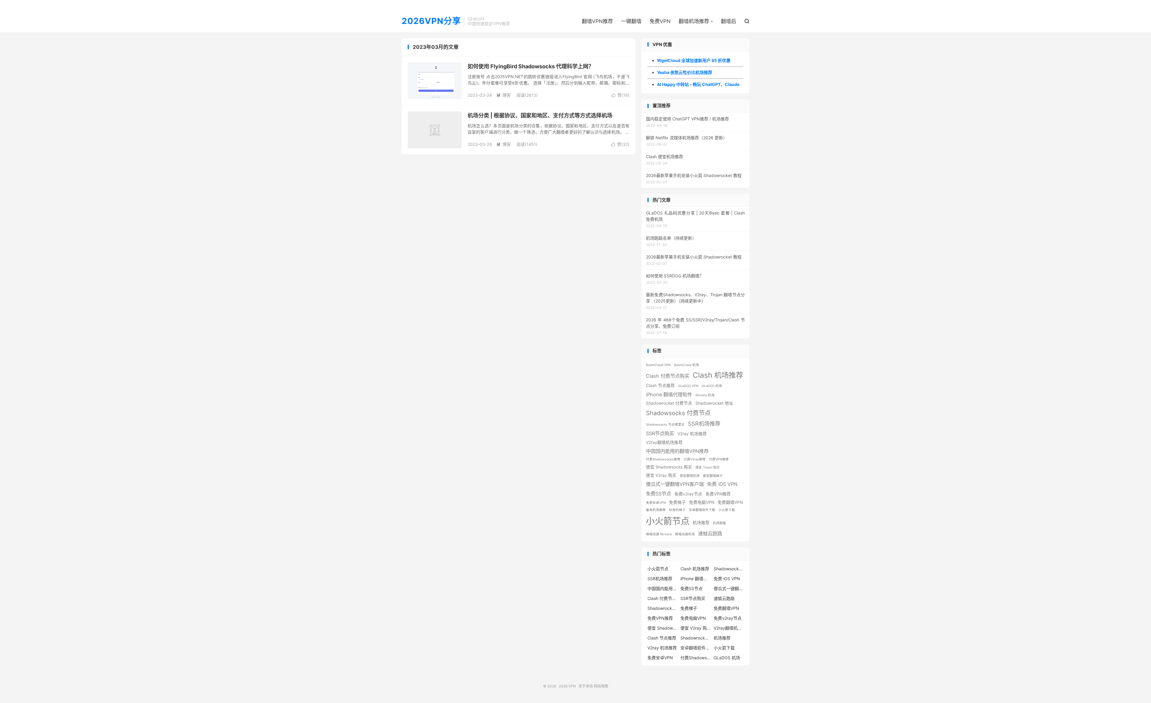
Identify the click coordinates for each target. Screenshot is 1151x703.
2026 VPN (567, 686)
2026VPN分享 (431, 21)
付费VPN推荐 (719, 459)
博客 (503, 95)
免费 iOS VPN (722, 484)
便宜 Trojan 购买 (707, 467)
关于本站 (585, 686)
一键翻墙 (631, 21)
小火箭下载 (726, 510)
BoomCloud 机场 (686, 365)
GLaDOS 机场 (712, 386)
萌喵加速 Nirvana (659, 534)
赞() (620, 95)
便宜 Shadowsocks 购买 (669, 467)
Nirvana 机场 (705, 395)
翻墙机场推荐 (694, 21)
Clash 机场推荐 (718, 375)
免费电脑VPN (701, 502)
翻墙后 (728, 21)
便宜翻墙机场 (690, 476)
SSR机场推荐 (704, 423)
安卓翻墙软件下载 (702, 510)
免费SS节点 (658, 494)
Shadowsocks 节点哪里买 (665, 425)
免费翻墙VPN (730, 502)
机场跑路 (719, 523)
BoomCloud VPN (658, 365)
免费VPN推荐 (718, 494)
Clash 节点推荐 (660, 385)
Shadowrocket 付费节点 (669, 403)
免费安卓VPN (656, 503)
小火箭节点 (667, 521)
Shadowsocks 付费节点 (678, 413)
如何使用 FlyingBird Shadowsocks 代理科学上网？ (531, 66)
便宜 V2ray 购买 (661, 475)
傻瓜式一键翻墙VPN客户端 (675, 484)
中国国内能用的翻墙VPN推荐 (677, 451)
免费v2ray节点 (688, 494)
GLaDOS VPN (688, 386)
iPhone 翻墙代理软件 (669, 394)
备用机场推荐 (656, 510)
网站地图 (601, 686)
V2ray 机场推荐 (692, 433)
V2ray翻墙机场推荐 (664, 442)
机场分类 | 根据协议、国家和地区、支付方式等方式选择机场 (540, 115)
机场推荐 (701, 522)
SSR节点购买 (660, 433)
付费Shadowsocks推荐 (663, 459)
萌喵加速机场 (685, 534)
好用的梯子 (677, 510)
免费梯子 (677, 502)
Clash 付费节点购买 (667, 376)
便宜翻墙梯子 (713, 476)
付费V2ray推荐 (695, 459)
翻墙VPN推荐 (597, 21)
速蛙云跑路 (710, 533)
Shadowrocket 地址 (714, 403)
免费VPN (660, 21)
